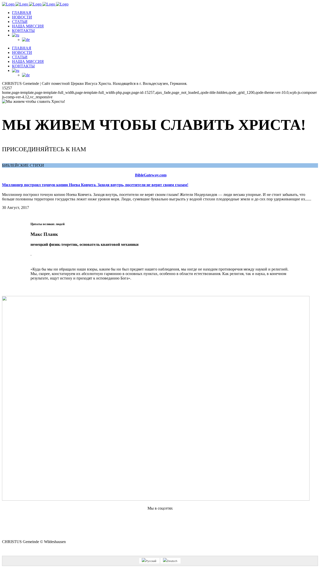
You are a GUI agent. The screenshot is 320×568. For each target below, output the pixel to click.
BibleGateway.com (150, 175)
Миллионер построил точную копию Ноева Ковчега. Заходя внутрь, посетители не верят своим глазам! (95, 185)
